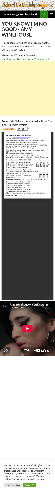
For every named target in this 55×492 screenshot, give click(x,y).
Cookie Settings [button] (13, 485)
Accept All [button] (29, 485)
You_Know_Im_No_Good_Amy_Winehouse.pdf (26, 58)
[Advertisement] (27, 88)
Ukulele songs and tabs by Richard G (21, 14)
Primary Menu (51, 14)
